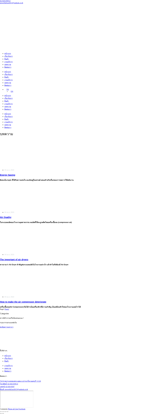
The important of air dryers (14, 259)
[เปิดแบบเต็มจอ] (3, 411)
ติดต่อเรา (7, 67)
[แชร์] (5, 411)
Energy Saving (7, 175)
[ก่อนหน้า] (1, 413)
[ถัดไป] (3, 413)
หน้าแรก (7, 53)
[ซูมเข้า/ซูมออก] (1, 411)
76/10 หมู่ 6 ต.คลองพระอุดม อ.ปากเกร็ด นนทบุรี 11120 (20, 381)
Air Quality (5, 217)
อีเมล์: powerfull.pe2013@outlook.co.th (14, 389)
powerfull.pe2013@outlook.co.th (11, 3)
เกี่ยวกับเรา (8, 56)
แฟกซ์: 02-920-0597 (7, 387)
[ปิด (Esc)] (7, 411)
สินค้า (6, 59)
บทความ (7, 64)
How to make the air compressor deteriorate (23, 302)
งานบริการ (8, 62)
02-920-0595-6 (5, 1)
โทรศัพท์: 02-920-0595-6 (9, 384)
